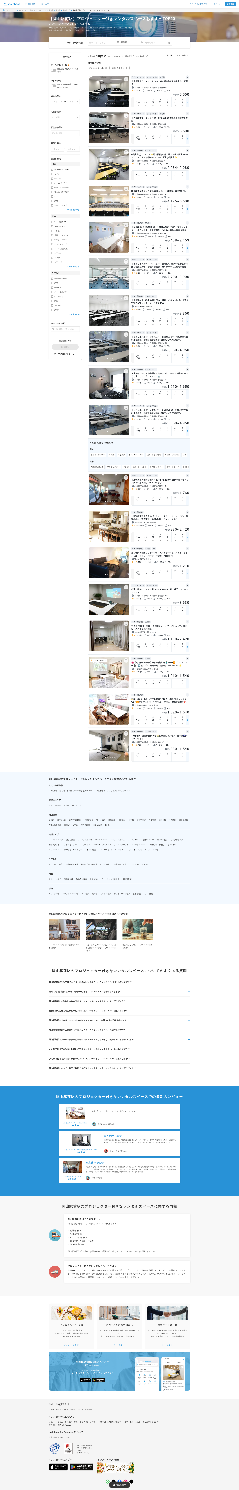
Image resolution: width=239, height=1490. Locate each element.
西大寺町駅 (85, 825)
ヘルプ (46, 4)
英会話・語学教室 (172, 455)
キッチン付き (54, 894)
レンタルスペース (56, 840)
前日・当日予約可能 (89, 864)
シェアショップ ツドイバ (72, 1150)
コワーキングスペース (102, 845)
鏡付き (94, 894)
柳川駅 (67, 825)
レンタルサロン (134, 840)
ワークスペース (101, 840)
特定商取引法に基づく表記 (110, 1422)
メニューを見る (70, 1345)
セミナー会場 (162, 840)
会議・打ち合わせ (154, 455)
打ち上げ (121, 455)
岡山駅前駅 (183, 820)
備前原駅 (162, 820)
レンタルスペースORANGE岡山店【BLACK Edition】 (81, 1123)
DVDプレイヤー (156, 467)
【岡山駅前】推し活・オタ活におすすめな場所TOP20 (70, 791)
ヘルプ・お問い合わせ (132, 1422)
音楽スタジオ (54, 845)
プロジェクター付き (97, 68)
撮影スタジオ (148, 840)
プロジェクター (113, 467)
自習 (184, 455)
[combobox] (130, 42)
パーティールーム (118, 840)
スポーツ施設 (90, 850)
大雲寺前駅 (89, 820)
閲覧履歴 (31, 4)
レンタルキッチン (69, 845)
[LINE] (108, 1482)
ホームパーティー (136, 455)
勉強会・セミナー (98, 455)
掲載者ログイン (76, 1410)
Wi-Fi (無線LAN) (97, 467)
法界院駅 (172, 820)
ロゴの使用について (151, 1422)
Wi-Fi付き (85, 894)
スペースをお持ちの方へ (58, 1410)
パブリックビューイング (139, 864)
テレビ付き (149, 894)
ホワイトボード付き (122, 894)
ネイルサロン (173, 845)
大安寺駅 (152, 820)
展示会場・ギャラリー (73, 850)
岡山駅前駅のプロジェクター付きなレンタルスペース (91, 10)
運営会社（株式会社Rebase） (61, 1425)
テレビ (126, 467)
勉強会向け (68, 879)
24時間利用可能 (71, 864)
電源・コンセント (139, 467)
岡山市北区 (66, 10)
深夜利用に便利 (120, 864)
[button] (119, 983)
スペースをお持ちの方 (198, 4)
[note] (131, 1482)
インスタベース (10, 10)
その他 (155, 850)
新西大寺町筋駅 (75, 820)
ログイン (216, 4)
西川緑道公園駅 (55, 825)
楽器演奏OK (127, 879)
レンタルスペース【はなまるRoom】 (75, 1176)
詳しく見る (118, 1345)
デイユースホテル (121, 845)
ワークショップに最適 (111, 879)
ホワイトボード (173, 467)
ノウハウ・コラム (56, 1422)
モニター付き (105, 894)
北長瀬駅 (121, 820)
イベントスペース (138, 845)
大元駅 (131, 820)
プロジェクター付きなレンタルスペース (32, 10)
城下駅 (75, 825)
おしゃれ (52, 864)
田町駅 (107, 825)
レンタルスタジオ (85, 840)
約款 (76, 1422)
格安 (60, 864)
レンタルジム (85, 845)
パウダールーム (55, 850)
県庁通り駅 (61, 820)
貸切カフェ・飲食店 (157, 845)
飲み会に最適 (81, 879)
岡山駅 (51, 820)
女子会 (111, 455)
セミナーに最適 (55, 879)
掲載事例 (88, 1410)
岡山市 (58, 10)
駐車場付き (137, 894)
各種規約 (68, 1422)
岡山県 (51, 10)
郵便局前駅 (97, 825)
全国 (50, 805)
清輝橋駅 (111, 820)
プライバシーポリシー (88, 1422)
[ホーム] (12, 4)
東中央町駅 (100, 820)
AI (187, 77)
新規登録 (230, 4)
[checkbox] (52, 169)
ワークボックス (177, 840)
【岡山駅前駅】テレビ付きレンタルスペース (112, 791)
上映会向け (94, 879)
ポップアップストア (142, 850)
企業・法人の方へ (56, 1437)
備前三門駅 (141, 820)
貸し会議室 (70, 840)
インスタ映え (105, 864)
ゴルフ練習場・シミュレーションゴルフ (115, 850)
